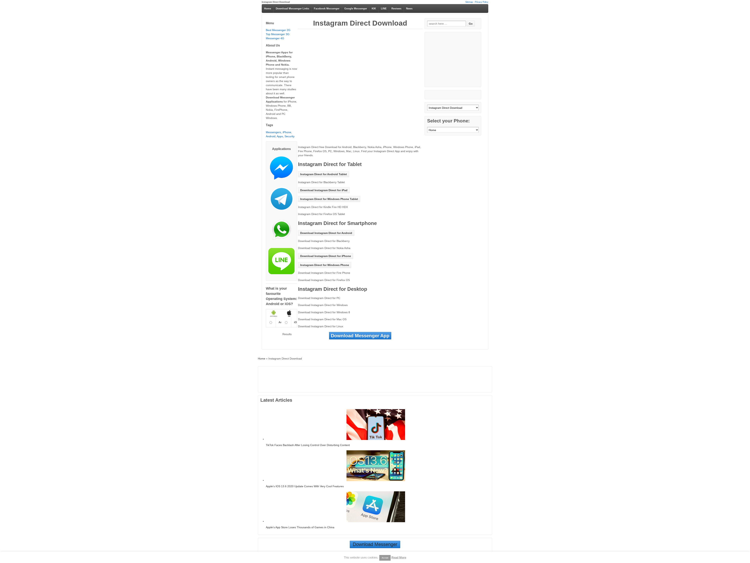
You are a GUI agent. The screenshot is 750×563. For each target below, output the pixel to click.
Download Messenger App (360, 335)
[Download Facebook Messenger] (281, 169)
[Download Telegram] (281, 200)
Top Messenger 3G (277, 34)
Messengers (273, 132)
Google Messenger (355, 8)
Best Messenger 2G (278, 30)
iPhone (287, 132)
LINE (384, 8)
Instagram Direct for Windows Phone (324, 265)
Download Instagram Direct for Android (326, 233)
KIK (374, 8)
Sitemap (469, 2)
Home (267, 8)
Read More (398, 557)
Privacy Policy (481, 2)
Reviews (396, 8)
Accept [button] (385, 558)
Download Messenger (375, 544)
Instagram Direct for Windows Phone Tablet (329, 199)
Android (270, 136)
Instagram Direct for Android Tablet (323, 174)
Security (290, 136)
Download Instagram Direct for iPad (323, 190)
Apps (280, 136)
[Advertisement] (360, 60)
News (409, 8)
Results (287, 334)
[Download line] (281, 262)
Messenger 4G (275, 38)
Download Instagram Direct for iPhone (325, 256)
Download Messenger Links (292, 8)
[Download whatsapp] (281, 231)
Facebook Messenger (326, 8)
